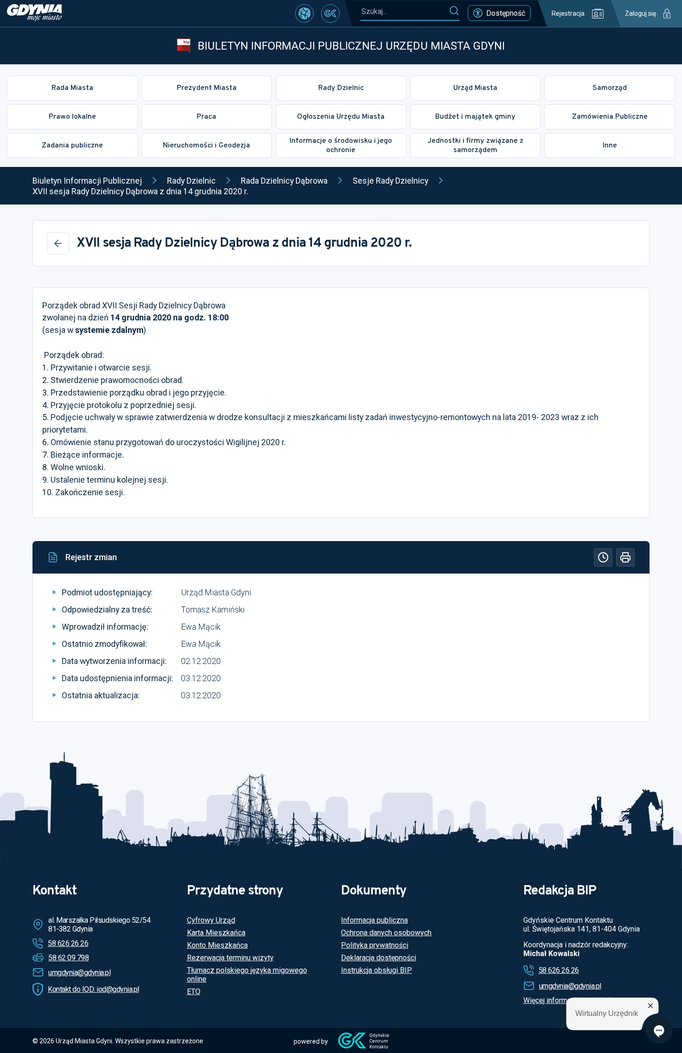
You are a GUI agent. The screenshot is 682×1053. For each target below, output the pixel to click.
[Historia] (603, 557)
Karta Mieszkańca (216, 932)
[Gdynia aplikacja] (330, 13)
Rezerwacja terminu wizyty (230, 957)
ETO (193, 991)
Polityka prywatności (374, 945)
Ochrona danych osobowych (386, 932)
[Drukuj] (625, 557)
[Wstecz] (58, 243)
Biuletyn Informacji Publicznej (87, 180)
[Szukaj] (454, 11)
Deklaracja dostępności (378, 957)
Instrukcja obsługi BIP (376, 970)
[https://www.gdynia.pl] (34, 13)
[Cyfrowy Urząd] (304, 13)
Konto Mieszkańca (217, 945)
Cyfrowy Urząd (211, 920)
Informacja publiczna (374, 920)
